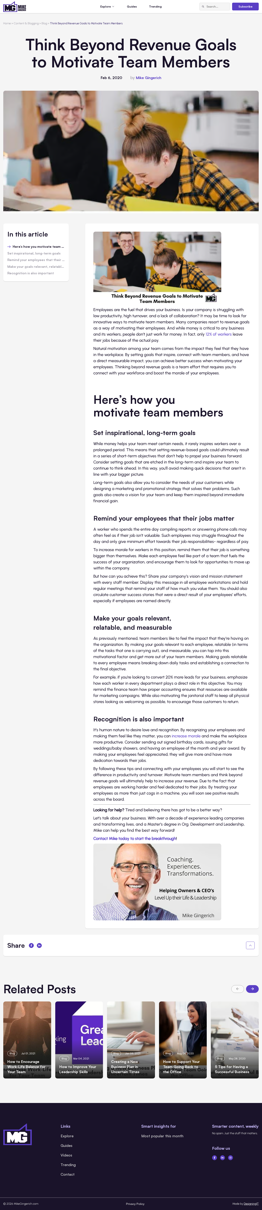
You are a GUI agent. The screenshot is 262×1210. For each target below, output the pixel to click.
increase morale (186, 735)
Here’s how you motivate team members (39, 247)
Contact (68, 1174)
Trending (155, 6)
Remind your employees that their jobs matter (36, 260)
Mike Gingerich (148, 77)
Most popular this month (162, 1136)
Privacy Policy (135, 1204)
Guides (132, 6)
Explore (67, 1136)
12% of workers (219, 334)
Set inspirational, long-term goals (34, 253)
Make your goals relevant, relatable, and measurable (36, 267)
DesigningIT (251, 1204)
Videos (66, 1155)
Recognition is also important (30, 273)
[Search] (203, 6)
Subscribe (245, 6)
